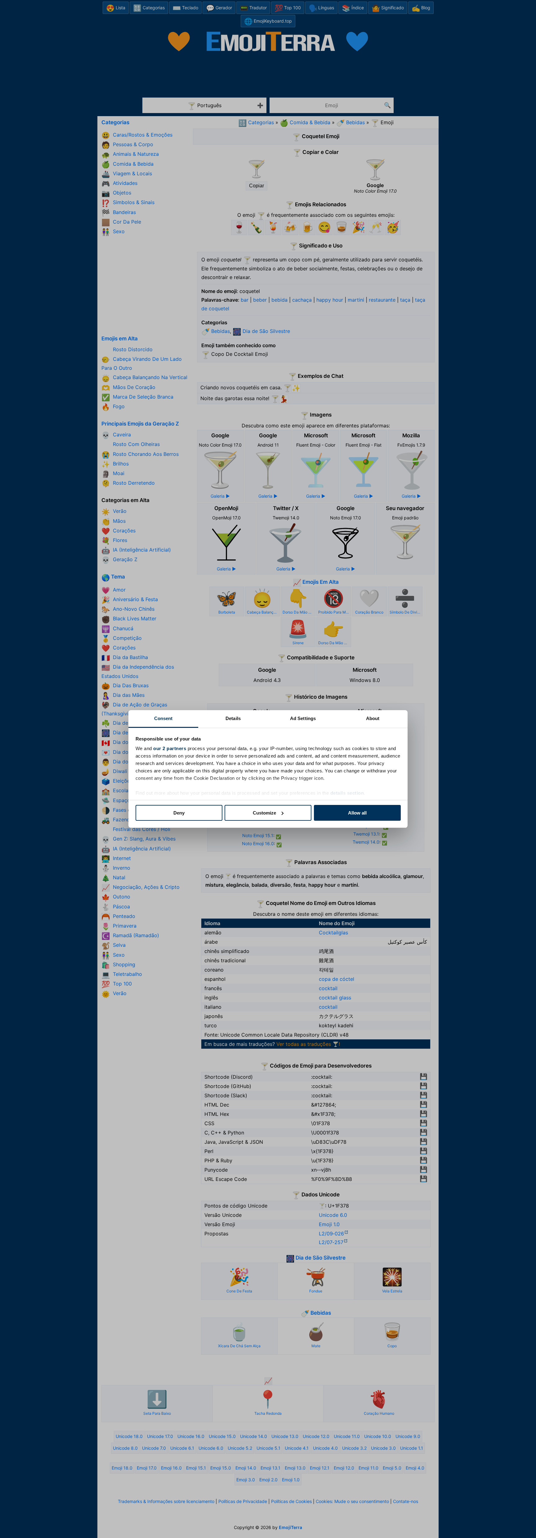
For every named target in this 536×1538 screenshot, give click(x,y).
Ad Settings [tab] (303, 718)
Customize (264, 812)
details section (347, 793)
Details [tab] (233, 718)
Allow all (357, 812)
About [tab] (373, 718)
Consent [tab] (163, 718)
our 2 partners (169, 748)
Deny (179, 812)
